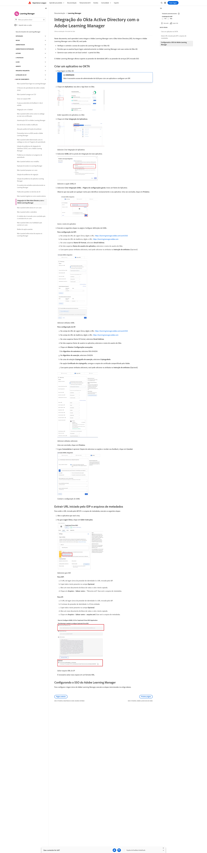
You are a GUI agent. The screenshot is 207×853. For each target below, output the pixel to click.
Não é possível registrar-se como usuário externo (31, 196)
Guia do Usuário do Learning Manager (28, 32)
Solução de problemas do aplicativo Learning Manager (30, 180)
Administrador (20, 44)
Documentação (59, 13)
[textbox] (30, 20)
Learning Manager (74, 13)
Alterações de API (21, 75)
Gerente (18, 66)
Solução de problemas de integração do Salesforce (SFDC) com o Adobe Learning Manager (29, 148)
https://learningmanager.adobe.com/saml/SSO (111, 236)
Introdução (19, 36)
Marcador (166, 23)
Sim (165, 18)
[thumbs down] (119, 850)
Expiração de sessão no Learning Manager (29, 166)
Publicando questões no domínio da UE (28, 192)
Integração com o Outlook (25, 110)
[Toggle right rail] (160, 8)
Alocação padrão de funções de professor (29, 129)
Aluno (18, 62)
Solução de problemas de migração (27, 174)
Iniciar (18, 40)
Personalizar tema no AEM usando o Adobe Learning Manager (30, 134)
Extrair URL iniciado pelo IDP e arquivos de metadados (173, 37)
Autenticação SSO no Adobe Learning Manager (31, 120)
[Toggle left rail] (46, 8)
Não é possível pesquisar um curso (27, 170)
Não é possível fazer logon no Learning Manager (31, 84)
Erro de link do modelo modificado (27, 125)
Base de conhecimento (22, 79)
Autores (18, 53)
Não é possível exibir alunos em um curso (29, 208)
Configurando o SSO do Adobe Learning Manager (174, 43)
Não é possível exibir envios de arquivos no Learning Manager (29, 235)
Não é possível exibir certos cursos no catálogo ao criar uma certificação (30, 115)
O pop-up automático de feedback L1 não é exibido (30, 104)
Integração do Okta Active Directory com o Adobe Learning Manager (30, 202)
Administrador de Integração (25, 49)
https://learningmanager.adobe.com (105, 239)
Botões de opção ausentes (25, 229)
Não (171, 18)
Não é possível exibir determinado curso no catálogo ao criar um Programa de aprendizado (31, 141)
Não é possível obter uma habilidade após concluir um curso (29, 224)
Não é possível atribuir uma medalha (28, 161)
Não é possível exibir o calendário (27, 212)
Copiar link (175, 23)
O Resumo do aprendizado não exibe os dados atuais (31, 89)
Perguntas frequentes (23, 70)
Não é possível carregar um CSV (26, 94)
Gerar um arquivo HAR (24, 99)
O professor (19, 57)
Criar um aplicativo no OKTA (169, 32)
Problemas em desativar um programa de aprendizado (29, 156)
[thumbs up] (114, 850)
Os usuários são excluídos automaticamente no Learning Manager (31, 186)
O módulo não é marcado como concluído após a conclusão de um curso (31, 217)
